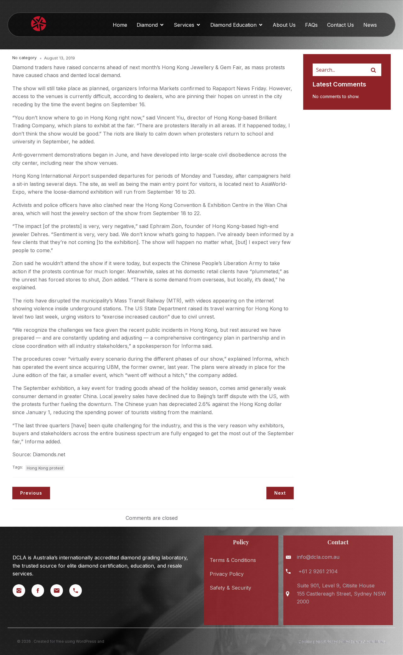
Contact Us (340, 25)
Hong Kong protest (45, 467)
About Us (284, 25)
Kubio (110, 641)
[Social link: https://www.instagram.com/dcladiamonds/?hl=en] (22, 590)
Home (120, 25)
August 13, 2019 (59, 57)
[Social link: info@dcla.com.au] (59, 590)
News (370, 25)
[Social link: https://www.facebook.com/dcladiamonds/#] (40, 590)
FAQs (311, 25)
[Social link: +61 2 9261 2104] (78, 590)
